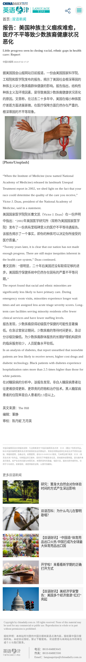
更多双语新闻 (12, 475)
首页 (7, 19)
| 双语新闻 (18, 19)
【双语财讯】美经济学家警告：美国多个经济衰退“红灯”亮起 (61, 595)
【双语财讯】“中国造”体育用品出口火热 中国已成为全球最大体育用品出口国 (61, 542)
